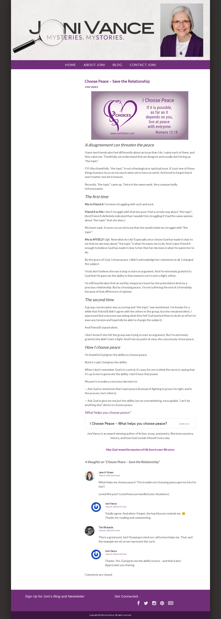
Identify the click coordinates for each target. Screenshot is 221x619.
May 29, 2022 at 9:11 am (116, 506)
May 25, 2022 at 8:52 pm (109, 475)
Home (70, 64)
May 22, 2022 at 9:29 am (116, 554)
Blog (117, 64)
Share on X (184, 424)
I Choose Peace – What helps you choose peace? (128, 423)
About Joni (94, 64)
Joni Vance (91, 87)
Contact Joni (143, 64)
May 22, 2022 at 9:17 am (109, 530)
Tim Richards (106, 527)
